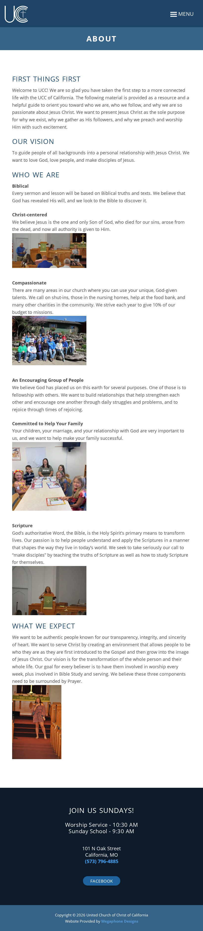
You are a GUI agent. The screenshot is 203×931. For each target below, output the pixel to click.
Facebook (101, 881)
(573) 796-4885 (101, 861)
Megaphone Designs (119, 921)
